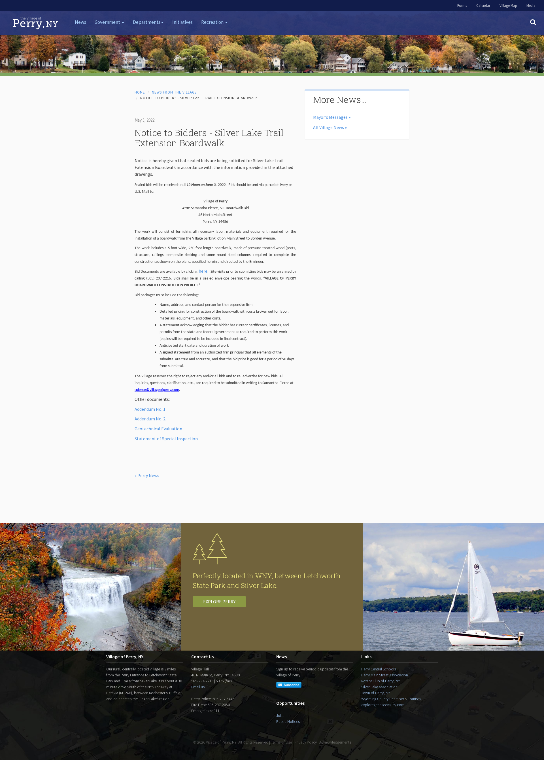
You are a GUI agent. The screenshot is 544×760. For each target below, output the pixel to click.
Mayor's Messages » (331, 117)
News (80, 22)
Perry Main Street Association (384, 675)
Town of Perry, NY (375, 692)
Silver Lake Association (379, 686)
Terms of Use (281, 742)
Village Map (508, 5)
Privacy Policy (305, 742)
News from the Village (174, 92)
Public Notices (288, 721)
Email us (198, 686)
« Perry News (147, 475)
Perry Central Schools (378, 669)
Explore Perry (219, 601)
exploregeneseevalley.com (382, 704)
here (203, 271)
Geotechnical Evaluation (158, 428)
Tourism (414, 698)
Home (140, 92)
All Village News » (330, 127)
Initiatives (182, 22)
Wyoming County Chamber (382, 698)
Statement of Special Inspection (166, 438)
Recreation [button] (212, 22)
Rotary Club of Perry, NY (380, 680)
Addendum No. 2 (150, 419)
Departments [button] (146, 22)
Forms (462, 5)
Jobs (280, 715)
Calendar (483, 5)
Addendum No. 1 (150, 409)
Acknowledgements (335, 742)
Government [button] (108, 22)
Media (531, 5)
